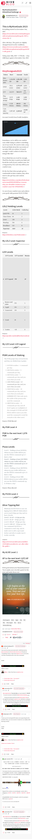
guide (10, 798)
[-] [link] (29, 646)
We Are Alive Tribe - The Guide (11, 678)
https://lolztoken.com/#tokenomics (13, 235)
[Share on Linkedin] (20, 637)
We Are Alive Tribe (12, 17)
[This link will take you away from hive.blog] (7, 788)
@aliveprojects (22, 818)
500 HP (23, 793)
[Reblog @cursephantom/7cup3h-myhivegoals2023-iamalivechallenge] (3, 637)
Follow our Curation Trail (7, 743)
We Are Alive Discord (9, 680)
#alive (12, 620)
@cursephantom (7, 693)
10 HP (9, 793)
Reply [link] (6, 637)
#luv (15, 622)
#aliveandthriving (7, 625)
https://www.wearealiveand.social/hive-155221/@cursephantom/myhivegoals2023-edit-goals (15, 49)
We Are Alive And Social (15, 652)
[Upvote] (3, 634)
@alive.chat (19, 653)
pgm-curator (8, 759)
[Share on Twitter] (16, 637)
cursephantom (11, 15)
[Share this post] (21, 637)
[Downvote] (5, 634)
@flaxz (6, 672)
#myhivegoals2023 (12, 71)
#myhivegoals (6, 620)
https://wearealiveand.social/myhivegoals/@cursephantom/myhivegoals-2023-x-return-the (16, 36)
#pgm (17, 620)
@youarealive (4, 652)
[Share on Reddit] (18, 637)
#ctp (21, 620)
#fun (4, 622)
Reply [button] (12, 684)
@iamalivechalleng (22, 695)
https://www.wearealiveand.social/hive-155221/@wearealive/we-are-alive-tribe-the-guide (15, 544)
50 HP (13, 793)
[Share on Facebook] (14, 637)
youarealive (8, 688)
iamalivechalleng (8, 646)
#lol (24, 620)
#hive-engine (10, 622)
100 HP (18, 793)
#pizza (19, 622)
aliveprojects (7, 714)
